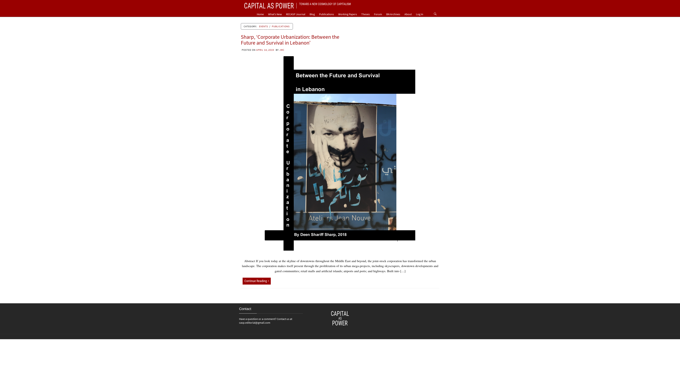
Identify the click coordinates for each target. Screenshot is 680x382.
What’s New (275, 14)
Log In (419, 14)
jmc (281, 49)
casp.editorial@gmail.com (254, 322)
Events (263, 26)
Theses (365, 14)
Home (260, 14)
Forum (378, 14)
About (408, 14)
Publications (326, 14)
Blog (312, 14)
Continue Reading (255, 281)
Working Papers (347, 14)
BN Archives (393, 14)
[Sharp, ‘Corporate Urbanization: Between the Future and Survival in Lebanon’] (340, 153)
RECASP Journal (295, 14)
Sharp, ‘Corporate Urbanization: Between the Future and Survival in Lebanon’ (290, 39)
